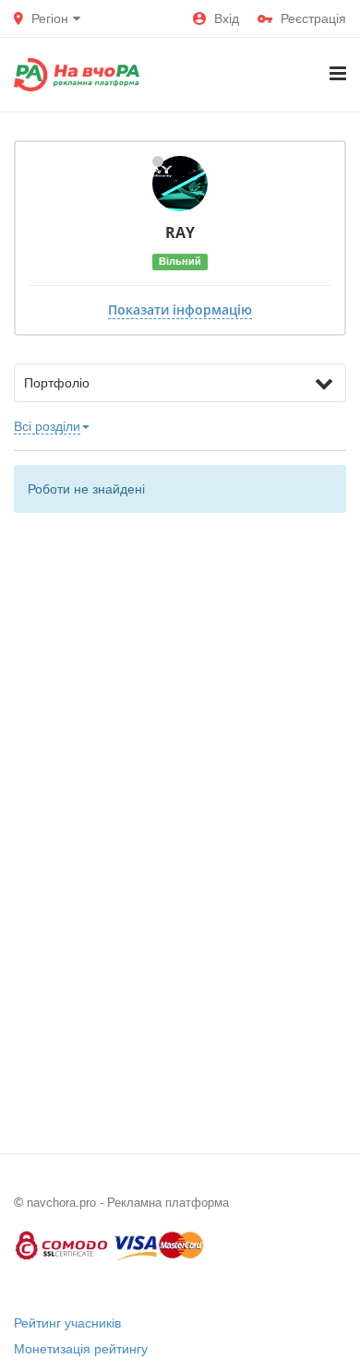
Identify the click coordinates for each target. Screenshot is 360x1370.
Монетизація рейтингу (81, 1348)
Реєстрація (313, 18)
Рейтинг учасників (67, 1323)
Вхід (226, 18)
